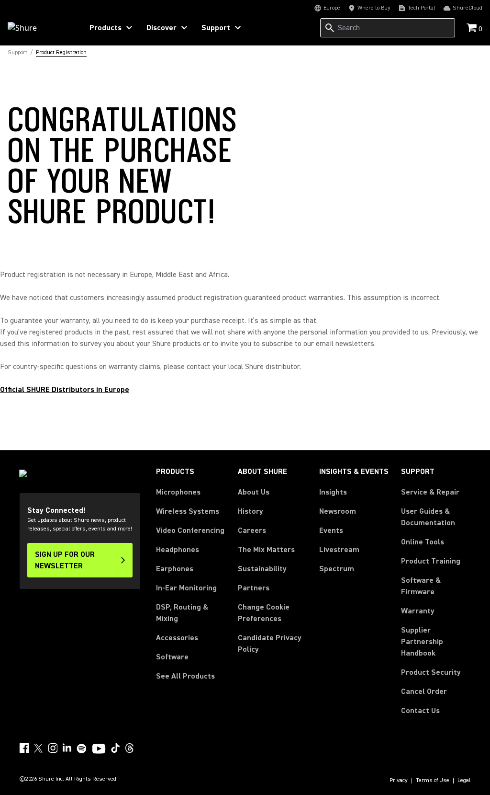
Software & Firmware (421, 586)
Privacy (399, 780)
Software (172, 657)
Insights (333, 492)
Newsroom (337, 511)
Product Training (430, 561)
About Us (253, 492)
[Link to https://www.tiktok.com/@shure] (115, 748)
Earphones (174, 569)
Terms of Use (432, 780)
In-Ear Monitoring (186, 588)
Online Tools (422, 542)
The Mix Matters (266, 549)
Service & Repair (430, 492)
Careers (252, 530)
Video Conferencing (190, 530)
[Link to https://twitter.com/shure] (38, 748)
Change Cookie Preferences (264, 612)
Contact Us (420, 710)
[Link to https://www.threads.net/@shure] (129, 748)
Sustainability (262, 569)
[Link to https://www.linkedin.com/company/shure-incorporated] (67, 748)
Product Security (431, 672)
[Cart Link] (473, 28)
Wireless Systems (187, 511)
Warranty (417, 611)
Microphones (178, 492)
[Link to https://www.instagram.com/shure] (52, 748)
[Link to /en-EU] (39, 28)
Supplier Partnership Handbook (436, 641)
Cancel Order (424, 691)
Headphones (177, 549)
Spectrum (336, 569)
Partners (253, 588)
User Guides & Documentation (428, 517)
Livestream (339, 549)
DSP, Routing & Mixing (182, 612)
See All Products (185, 676)
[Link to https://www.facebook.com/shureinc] (24, 748)
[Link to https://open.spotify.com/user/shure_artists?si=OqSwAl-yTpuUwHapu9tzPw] (82, 748)
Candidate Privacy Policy (269, 643)
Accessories (177, 638)
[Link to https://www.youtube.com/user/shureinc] (99, 749)
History (250, 511)
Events (331, 530)
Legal (464, 780)
